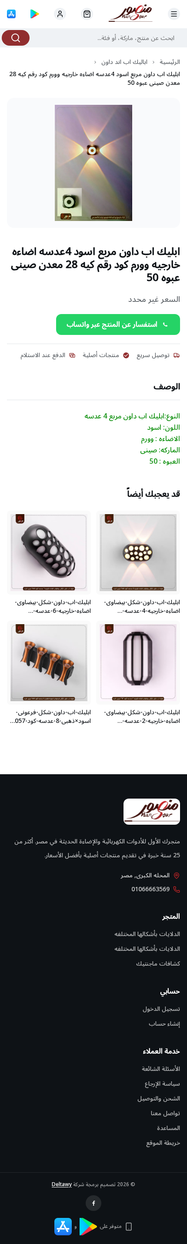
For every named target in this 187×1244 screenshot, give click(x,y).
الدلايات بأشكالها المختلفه (147, 934)
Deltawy (62, 1184)
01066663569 (150, 889)
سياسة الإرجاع (162, 1083)
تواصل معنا (165, 1113)
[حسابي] (87, 14)
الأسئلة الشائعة (161, 1069)
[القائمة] (174, 14)
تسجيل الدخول (161, 1009)
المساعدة (168, 1128)
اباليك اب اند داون (124, 62)
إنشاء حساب (164, 1023)
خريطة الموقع (163, 1143)
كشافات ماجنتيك (158, 963)
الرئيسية (170, 62)
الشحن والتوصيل (158, 1098)
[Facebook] (93, 1203)
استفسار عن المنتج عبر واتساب (112, 324)
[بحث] (16, 38)
